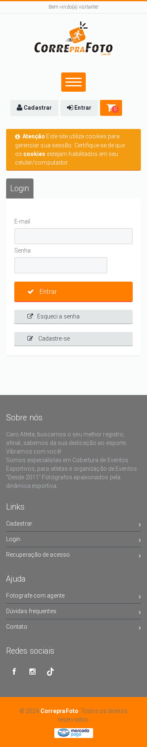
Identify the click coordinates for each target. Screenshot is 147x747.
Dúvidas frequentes (31, 611)
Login (13, 539)
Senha (22, 250)
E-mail (22, 221)
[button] (34, 108)
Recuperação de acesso (38, 554)
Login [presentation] (19, 188)
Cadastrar (19, 523)
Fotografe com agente (35, 595)
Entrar (47, 292)
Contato (16, 626)
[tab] (19, 188)
